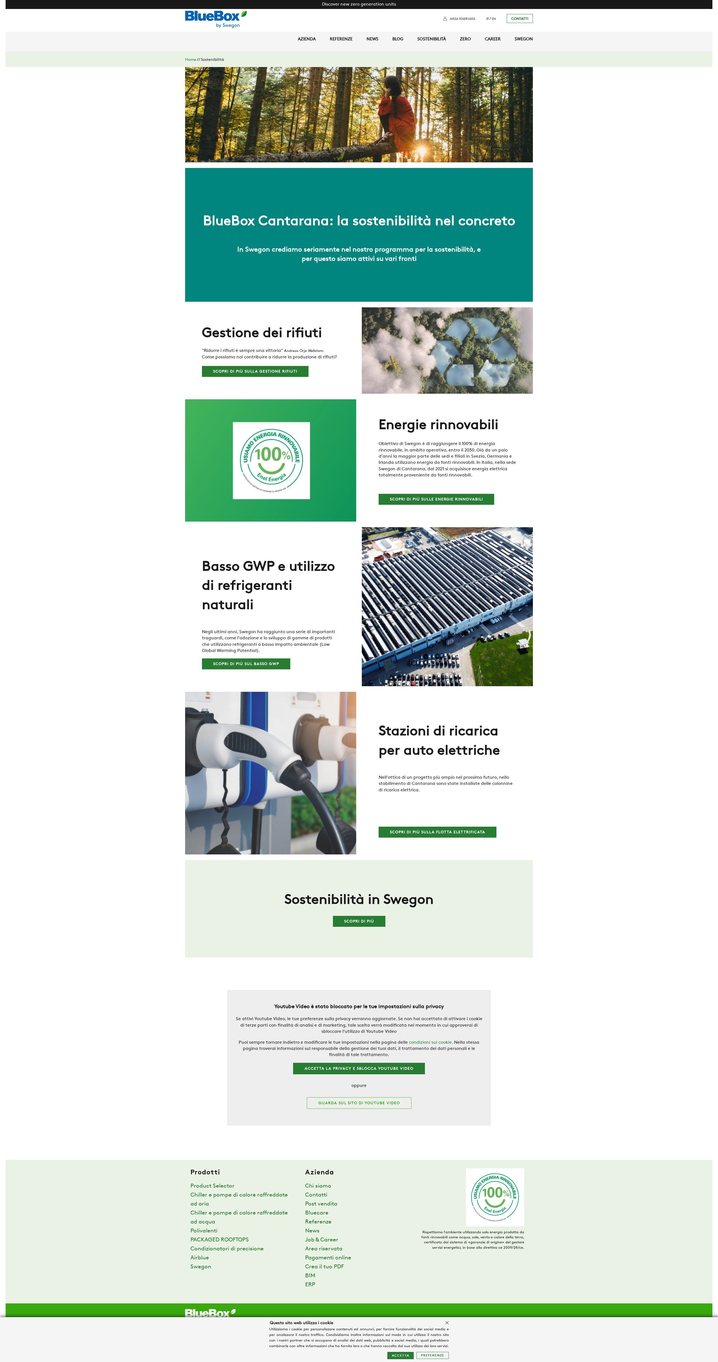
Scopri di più (359, 921)
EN (494, 19)
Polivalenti (203, 1231)
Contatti (519, 19)
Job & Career (321, 1240)
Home (190, 60)
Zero (465, 39)
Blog (397, 39)
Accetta (400, 1356)
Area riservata (462, 19)
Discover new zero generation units (359, 4)
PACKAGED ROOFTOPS (219, 1240)
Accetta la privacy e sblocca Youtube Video (359, 1069)
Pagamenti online (328, 1258)
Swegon (524, 39)
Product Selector (212, 1186)
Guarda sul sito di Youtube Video (359, 1103)
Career (493, 39)
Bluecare (316, 1213)
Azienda (307, 39)
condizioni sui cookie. (431, 1042)
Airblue (199, 1258)
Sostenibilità (431, 39)
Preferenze (432, 1355)
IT (487, 19)
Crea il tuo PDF (324, 1267)
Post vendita (321, 1204)
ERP (310, 1285)
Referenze (341, 39)
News (372, 39)
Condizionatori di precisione (227, 1249)
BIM (310, 1276)
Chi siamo (318, 1186)
